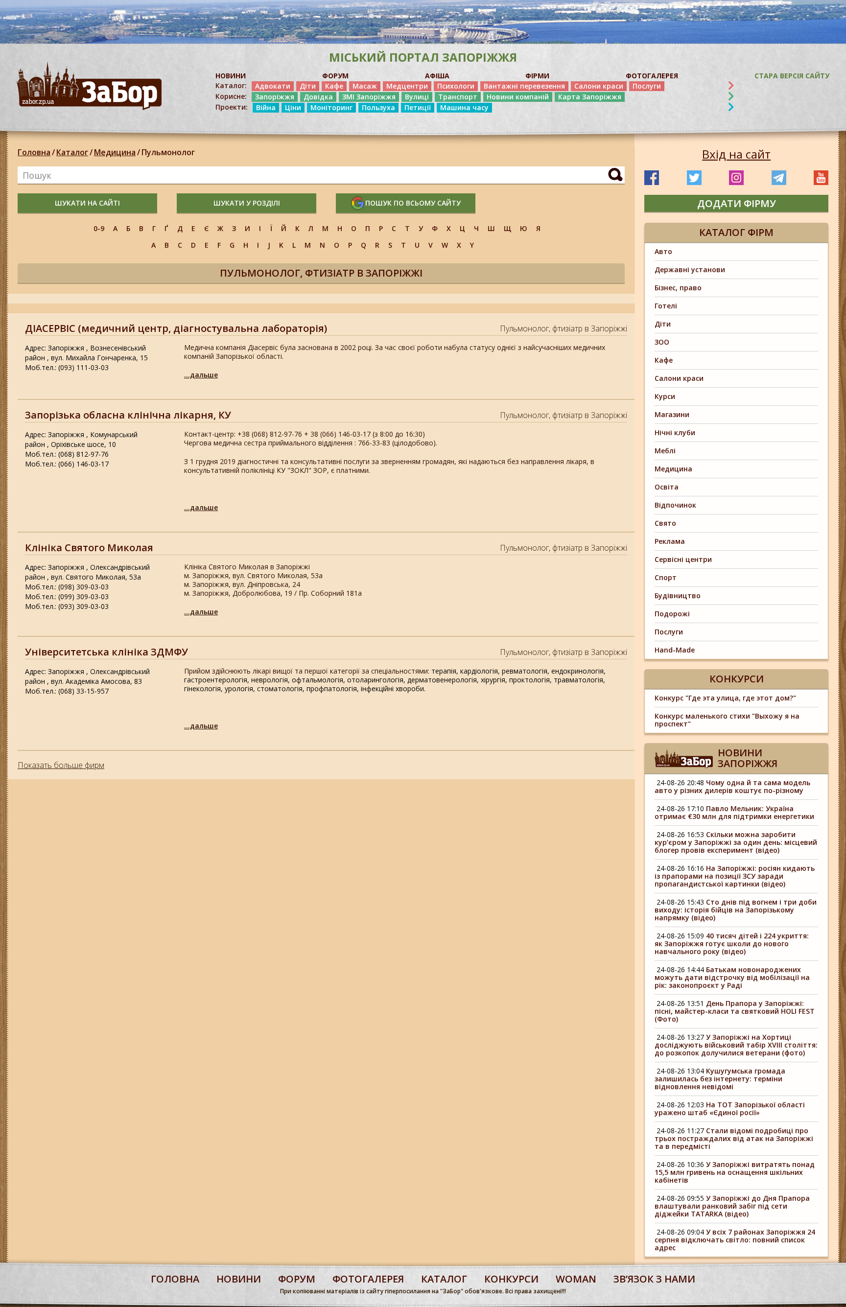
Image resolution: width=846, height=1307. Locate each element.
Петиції (417, 107)
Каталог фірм (736, 232)
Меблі (665, 450)
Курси (665, 396)
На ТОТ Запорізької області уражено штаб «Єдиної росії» (730, 1108)
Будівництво (678, 595)
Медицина (115, 152)
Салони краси (598, 86)
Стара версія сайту (791, 75)
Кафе (334, 86)
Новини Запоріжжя (747, 758)
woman (576, 1278)
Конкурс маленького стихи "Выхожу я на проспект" (727, 719)
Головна (34, 152)
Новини (238, 1278)
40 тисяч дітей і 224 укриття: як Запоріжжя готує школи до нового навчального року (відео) (732, 943)
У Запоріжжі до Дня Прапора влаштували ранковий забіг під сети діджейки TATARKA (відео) (732, 1205)
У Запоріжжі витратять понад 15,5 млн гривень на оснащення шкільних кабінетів (735, 1172)
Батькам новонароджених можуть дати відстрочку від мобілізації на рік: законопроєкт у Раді (732, 977)
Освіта (667, 486)
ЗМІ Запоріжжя (369, 96)
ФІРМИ (537, 75)
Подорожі (672, 613)
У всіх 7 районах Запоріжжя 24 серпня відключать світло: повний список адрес (735, 1239)
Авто (663, 251)
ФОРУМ (335, 75)
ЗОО (662, 342)
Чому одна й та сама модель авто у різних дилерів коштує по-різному (732, 786)
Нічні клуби (675, 432)
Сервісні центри (683, 559)
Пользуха (378, 107)
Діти (308, 86)
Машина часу (464, 107)
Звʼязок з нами (654, 1278)
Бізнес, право (678, 287)
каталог (444, 1278)
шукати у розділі (246, 203)
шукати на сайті (87, 203)
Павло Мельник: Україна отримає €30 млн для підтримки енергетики (734, 812)
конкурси (511, 1278)
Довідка (318, 96)
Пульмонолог (168, 152)
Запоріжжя (274, 96)
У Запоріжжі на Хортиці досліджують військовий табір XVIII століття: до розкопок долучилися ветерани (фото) (736, 1044)
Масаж (364, 86)
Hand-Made (675, 649)
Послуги (647, 86)
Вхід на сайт (736, 154)
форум (296, 1278)
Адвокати (272, 86)
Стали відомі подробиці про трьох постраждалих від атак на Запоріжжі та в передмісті (734, 1138)
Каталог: (231, 86)
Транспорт (457, 96)
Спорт (666, 577)
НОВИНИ (230, 75)
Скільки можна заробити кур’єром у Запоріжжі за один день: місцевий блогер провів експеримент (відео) (736, 842)
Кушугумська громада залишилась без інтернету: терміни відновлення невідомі (720, 1078)
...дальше (201, 374)
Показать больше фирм (61, 765)
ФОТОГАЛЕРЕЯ (652, 75)
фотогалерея (368, 1278)
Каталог (72, 152)
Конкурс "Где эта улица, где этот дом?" (725, 697)
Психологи (455, 86)
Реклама (670, 541)
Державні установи (690, 269)
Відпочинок (675, 505)
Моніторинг (331, 107)
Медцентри (407, 86)
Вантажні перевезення (524, 86)
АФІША (437, 75)
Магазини (672, 414)
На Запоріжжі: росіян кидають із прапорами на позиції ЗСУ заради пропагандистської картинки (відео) (735, 876)
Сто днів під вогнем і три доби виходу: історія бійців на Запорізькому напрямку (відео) (736, 909)
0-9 (99, 228)
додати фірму (736, 203)
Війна (266, 107)
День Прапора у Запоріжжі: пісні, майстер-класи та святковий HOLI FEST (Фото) (735, 1011)
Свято (665, 523)
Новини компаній (518, 96)
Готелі (666, 305)
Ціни (293, 107)
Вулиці (417, 96)
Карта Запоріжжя (589, 96)
